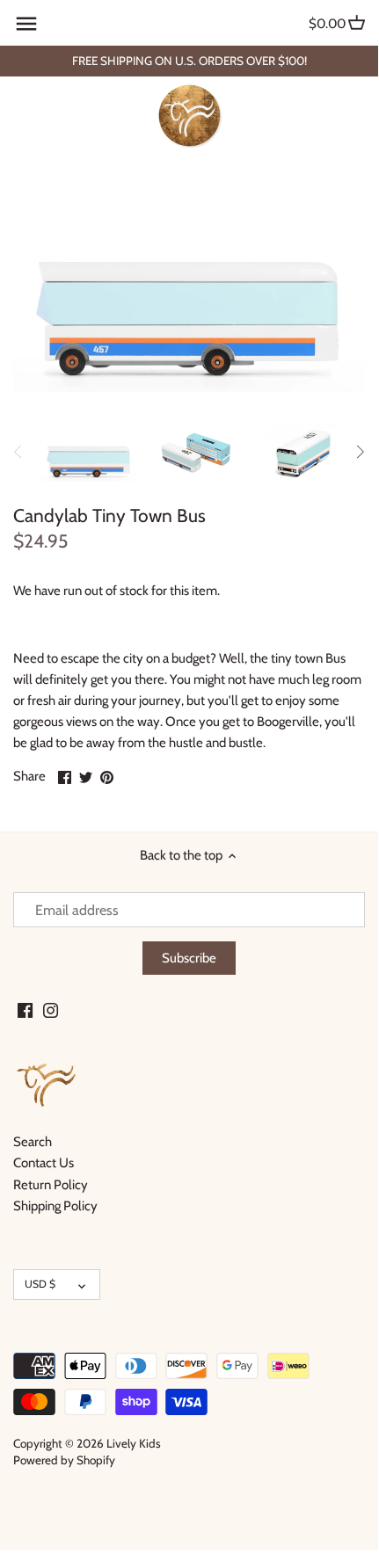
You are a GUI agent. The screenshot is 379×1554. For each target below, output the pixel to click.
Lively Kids (133, 1443)
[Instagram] (50, 1009)
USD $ (40, 1283)
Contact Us (43, 1163)
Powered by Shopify (64, 1460)
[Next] (359, 451)
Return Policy (50, 1185)
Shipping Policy (55, 1206)
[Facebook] (25, 1009)
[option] (89, 452)
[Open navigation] (26, 24)
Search (32, 1142)
